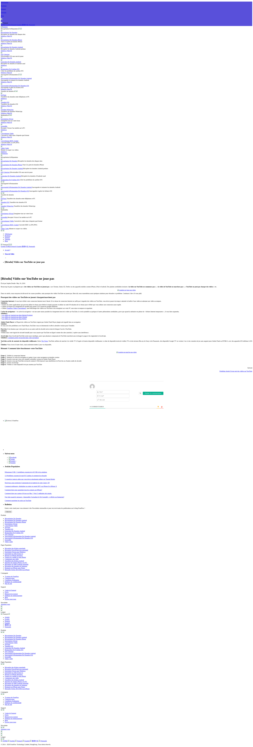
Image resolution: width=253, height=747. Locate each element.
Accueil (7, 250)
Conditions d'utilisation (12, 580)
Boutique (4, 6)
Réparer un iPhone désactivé (14, 555)
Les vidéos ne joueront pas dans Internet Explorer (17, 315)
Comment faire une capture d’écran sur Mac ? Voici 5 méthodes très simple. (28, 493)
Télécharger (4, 2)
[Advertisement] (37, 269)
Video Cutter (9, 542)
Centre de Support (10, 590)
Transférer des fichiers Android (14, 561)
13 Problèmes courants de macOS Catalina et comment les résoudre (26, 476)
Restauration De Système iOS (14, 533)
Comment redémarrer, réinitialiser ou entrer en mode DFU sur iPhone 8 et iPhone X (31, 486)
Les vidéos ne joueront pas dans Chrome (14, 317)
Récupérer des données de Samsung (16, 566)
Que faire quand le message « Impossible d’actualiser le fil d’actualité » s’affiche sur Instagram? (34, 497)
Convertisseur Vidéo (11, 526)
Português (32, 25)
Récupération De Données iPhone (15, 522)
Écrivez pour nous (10, 599)
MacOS (9, 36)
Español (19, 25)
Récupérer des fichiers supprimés (15, 548)
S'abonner (8, 511)
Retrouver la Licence (11, 594)
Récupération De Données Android (16, 520)
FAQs (6, 592)
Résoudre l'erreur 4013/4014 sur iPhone (17, 570)
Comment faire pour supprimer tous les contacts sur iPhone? (23, 490)
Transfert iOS (9, 529)
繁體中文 (25, 25)
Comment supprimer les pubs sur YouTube (18, 500)
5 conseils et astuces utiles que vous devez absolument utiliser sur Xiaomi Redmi (30, 479)
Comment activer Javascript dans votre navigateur (23, 338)
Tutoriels (3, 12)
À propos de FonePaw (12, 576)
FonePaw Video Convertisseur (16, 308)
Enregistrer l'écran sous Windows (15, 552)
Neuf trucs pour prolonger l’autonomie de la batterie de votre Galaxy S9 (27, 483)
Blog (2, 16)
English (8, 25)
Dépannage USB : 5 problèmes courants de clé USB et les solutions (26, 472)
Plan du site (8, 583)
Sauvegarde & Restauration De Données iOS (19, 538)
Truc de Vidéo (9, 254)
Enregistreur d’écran (11, 524)
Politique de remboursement (13, 595)
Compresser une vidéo (12, 559)
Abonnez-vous (5, 604)
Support (3, 9)
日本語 (3, 25)
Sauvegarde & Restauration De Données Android (20, 536)
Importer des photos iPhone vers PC (16, 562)
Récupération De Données (13, 518)
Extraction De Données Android (15, 531)
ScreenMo (8, 540)
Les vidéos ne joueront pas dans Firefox (14, 319)
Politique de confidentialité (13, 582)
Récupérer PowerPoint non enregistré (16, 550)
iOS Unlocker (9, 534)
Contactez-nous (9, 578)
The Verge (44, 341)
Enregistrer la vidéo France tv (14, 554)
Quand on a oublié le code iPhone (15, 557)
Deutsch (14, 25)
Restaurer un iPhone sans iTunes (15, 568)
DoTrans (7, 527)
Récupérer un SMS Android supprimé (16, 564)
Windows (4, 36)
